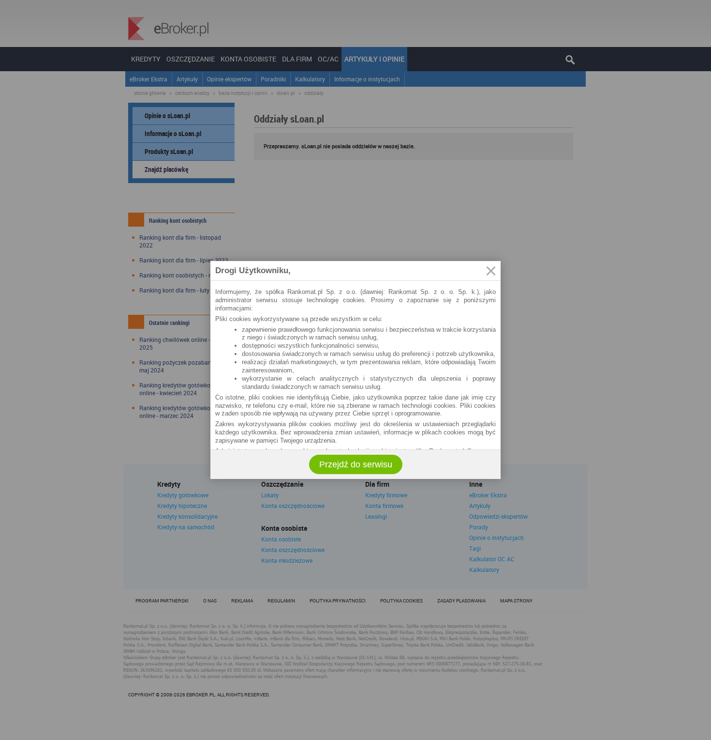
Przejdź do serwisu (355, 464)
